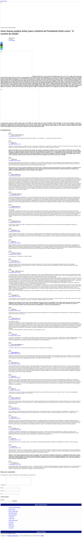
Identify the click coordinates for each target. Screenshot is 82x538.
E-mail (2, 490)
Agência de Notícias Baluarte (14, 507)
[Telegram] (41, 49)
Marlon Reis (11, 524)
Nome (2, 487)
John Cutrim (11, 522)
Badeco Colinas (12, 509)
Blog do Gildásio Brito (13, 511)
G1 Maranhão (11, 516)
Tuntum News (11, 525)
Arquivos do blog (4, 533)
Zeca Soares (11, 527)
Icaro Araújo (14, 352)
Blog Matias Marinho (13, 513)
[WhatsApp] (41, 47)
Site (1, 493)
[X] (41, 45)
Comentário (3, 484)
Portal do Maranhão (13, 514)
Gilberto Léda (11, 518)
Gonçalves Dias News (13, 520)
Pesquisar (2, 499)
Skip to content (4, 1)
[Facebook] (41, 43)
